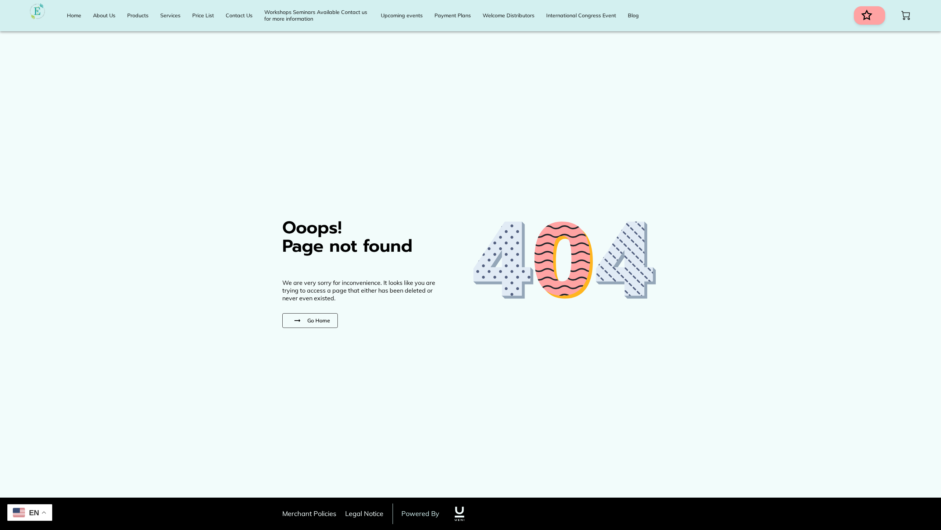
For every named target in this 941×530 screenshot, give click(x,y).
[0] (905, 15)
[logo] (459, 513)
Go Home (318, 320)
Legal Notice (364, 513)
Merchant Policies (309, 513)
